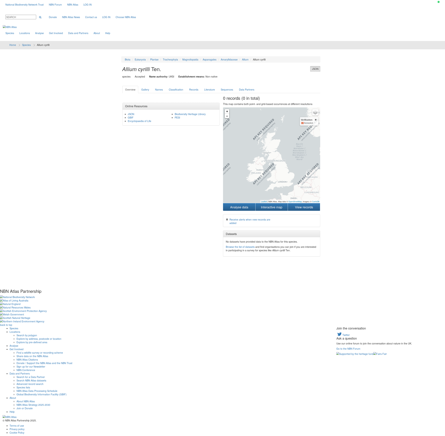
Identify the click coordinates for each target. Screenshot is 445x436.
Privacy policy (17, 429)
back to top (6, 325)
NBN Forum (55, 4)
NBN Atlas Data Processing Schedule (37, 391)
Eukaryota (140, 59)
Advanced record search (30, 384)
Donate (53, 17)
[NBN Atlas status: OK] (439, 2)
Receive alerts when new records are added (249, 221)
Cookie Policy (17, 432)
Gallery (145, 89)
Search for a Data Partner (31, 377)
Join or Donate (25, 408)
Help (107, 33)
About (97, 33)
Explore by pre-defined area (32, 342)
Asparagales (209, 59)
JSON (315, 69)
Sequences (227, 89)
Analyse (39, 33)
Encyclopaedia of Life (139, 121)
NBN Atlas (72, 4)
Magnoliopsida (190, 59)
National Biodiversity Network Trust (24, 4)
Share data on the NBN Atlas (32, 356)
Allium (245, 59)
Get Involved (56, 33)
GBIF (131, 117)
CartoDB (315, 201)
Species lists (23, 387)
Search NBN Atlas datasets (31, 380)
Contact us (91, 17)
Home (12, 45)
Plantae (154, 59)
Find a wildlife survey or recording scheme (40, 352)
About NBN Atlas (26, 401)
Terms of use (17, 425)
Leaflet (264, 201)
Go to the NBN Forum (348, 348)
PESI (177, 117)
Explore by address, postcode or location (39, 338)
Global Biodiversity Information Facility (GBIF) (42, 394)
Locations (24, 33)
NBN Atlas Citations (27, 359)
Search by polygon (27, 335)
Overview (130, 89)
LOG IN (87, 4)
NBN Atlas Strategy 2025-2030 (33, 404)
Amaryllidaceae (229, 59)
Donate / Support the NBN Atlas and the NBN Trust (44, 363)
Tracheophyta (170, 59)
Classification (176, 89)
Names (159, 89)
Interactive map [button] (271, 207)
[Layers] (315, 112)
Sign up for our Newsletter (31, 366)
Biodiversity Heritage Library (190, 114)
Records (193, 89)
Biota (127, 59)
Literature (209, 89)
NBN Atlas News (71, 17)
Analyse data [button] (239, 207)
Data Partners (246, 89)
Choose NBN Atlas (126, 17)
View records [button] (304, 207)
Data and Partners (78, 33)
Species (9, 33)
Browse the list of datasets (240, 246)
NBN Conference (26, 370)
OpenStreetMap (295, 201)
